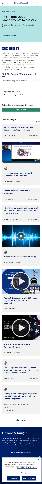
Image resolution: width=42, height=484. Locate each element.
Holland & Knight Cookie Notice (27, 468)
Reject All (14, 478)
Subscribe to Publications (21, 452)
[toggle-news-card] (36, 122)
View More (20, 420)
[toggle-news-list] (39, 122)
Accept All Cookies (29, 478)
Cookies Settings (21, 473)
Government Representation (14, 95)
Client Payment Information (13, 457)
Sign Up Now (21, 110)
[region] (22, 469)
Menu (38, 3)
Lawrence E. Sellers (9, 35)
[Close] (38, 459)
